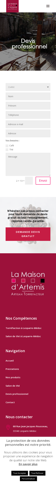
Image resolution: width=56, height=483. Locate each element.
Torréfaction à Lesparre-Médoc (24, 328)
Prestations (12, 368)
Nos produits (13, 377)
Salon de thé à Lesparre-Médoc (23, 336)
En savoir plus (28, 464)
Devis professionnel (17, 393)
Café (11, 145)
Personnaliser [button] (28, 478)
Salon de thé (13, 385)
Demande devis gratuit (28, 234)
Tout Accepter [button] (19, 473)
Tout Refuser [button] (37, 473)
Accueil (10, 360)
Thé (11, 149)
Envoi (43, 180)
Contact (10, 402)
